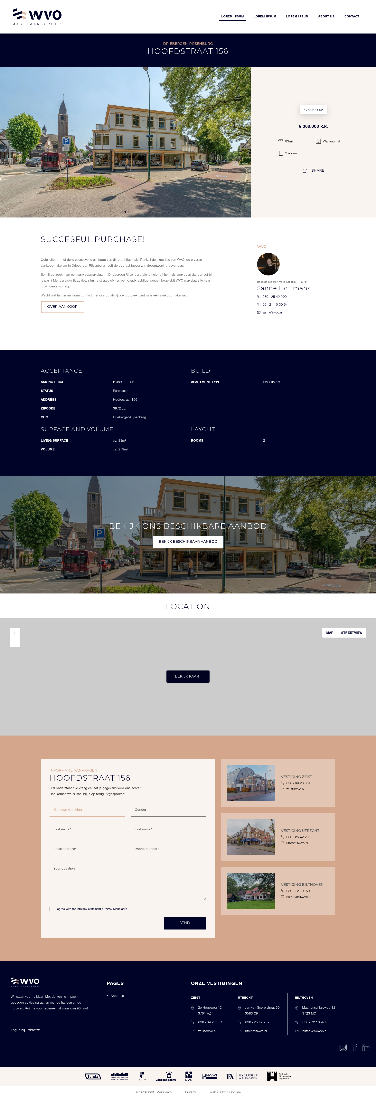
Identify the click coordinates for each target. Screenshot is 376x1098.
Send (185, 923)
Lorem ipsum (232, 16)
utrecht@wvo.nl (297, 843)
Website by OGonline (225, 1092)
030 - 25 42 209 (274, 296)
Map (329, 633)
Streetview (351, 633)
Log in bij (18, 1030)
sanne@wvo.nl (272, 312)
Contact (351, 16)
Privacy (190, 1092)
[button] (122, 211)
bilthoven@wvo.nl (298, 897)
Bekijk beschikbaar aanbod (188, 542)
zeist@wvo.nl (295, 789)
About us (326, 16)
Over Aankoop (62, 307)
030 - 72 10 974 (298, 891)
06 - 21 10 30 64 (275, 304)
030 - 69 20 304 (298, 783)
